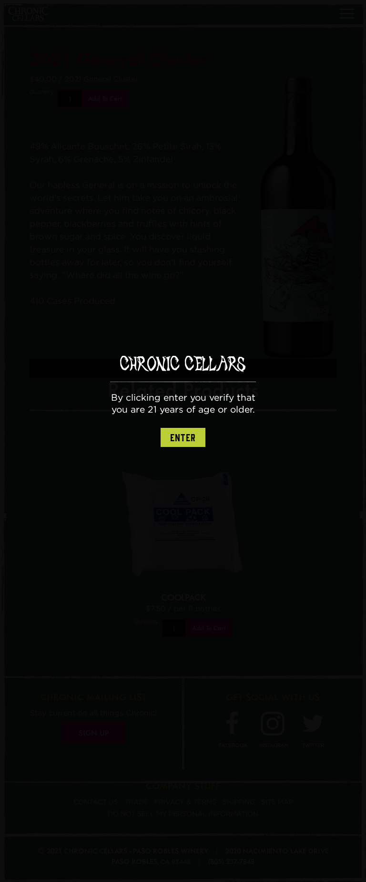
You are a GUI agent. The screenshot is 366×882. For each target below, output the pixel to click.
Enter (183, 438)
